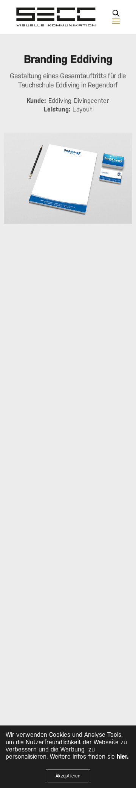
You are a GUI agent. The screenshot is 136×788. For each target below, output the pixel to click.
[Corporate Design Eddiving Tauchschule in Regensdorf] (68, 178)
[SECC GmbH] (56, 17)
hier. (123, 756)
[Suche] (116, 13)
